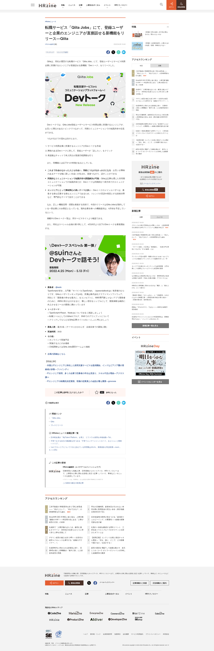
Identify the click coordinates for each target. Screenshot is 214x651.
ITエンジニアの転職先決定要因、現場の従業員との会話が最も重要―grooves (81, 381)
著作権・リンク (95, 634)
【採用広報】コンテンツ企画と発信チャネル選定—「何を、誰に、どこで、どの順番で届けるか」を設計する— (107, 540)
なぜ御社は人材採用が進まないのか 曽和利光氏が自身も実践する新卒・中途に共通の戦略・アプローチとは (150, 277)
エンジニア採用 (62, 52)
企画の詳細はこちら (56, 353)
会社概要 (126, 634)
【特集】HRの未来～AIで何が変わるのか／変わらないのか (156, 33)
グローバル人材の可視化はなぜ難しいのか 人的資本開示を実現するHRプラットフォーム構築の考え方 (150, 226)
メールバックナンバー (151, 183)
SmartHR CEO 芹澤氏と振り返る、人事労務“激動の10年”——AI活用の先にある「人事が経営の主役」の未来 (66, 519)
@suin (58, 287)
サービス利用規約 (137, 634)
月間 (159, 65)
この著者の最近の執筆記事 (73, 483)
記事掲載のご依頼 (140, 583)
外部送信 (166, 634)
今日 (141, 65)
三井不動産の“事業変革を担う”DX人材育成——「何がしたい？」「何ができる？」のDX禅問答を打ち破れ (65, 509)
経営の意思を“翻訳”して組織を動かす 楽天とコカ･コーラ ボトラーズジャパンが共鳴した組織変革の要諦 (108, 550)
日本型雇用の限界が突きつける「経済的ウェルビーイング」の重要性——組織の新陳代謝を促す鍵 (107, 519)
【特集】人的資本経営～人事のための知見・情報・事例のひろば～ (157, 44)
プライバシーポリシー (153, 634)
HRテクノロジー (120, 5)
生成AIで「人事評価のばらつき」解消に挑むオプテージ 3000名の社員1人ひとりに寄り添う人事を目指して (66, 530)
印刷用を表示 (53, 403)
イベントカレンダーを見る (151, 381)
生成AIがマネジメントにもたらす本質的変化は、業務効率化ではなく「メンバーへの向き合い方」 (150, 318)
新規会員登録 (151, 190)
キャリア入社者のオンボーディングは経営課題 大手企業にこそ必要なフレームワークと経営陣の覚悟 (150, 267)
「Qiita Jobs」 (56, 418)
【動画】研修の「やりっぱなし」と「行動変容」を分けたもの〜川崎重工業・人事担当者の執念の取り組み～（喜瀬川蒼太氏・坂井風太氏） (150, 297)
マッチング (50, 52)
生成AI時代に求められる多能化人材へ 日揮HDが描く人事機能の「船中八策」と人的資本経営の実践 (66, 550)
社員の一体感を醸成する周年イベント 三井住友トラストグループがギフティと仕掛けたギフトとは (107, 530)
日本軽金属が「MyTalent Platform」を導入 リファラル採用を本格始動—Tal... (81, 437)
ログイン (152, 196)
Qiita (52, 421)
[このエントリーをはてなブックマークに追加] (124, 52)
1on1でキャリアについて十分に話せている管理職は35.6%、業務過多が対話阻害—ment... (85, 447)
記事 (80, 5)
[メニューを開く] (33, 5)
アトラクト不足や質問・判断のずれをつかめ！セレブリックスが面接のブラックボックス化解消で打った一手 (150, 257)
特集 (63, 5)
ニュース (71, 5)
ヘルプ (85, 634)
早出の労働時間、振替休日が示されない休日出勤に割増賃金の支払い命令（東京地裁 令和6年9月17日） (107, 509)
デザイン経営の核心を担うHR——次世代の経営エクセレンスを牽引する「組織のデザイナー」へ (66, 540)
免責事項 (117, 634)
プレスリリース (57, 425)
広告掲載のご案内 (160, 583)
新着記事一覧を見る (150, 325)
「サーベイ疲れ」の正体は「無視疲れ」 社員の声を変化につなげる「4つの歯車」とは (150, 248)
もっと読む (53, 449)
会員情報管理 (107, 634)
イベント (107, 5)
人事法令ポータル (93, 5)
